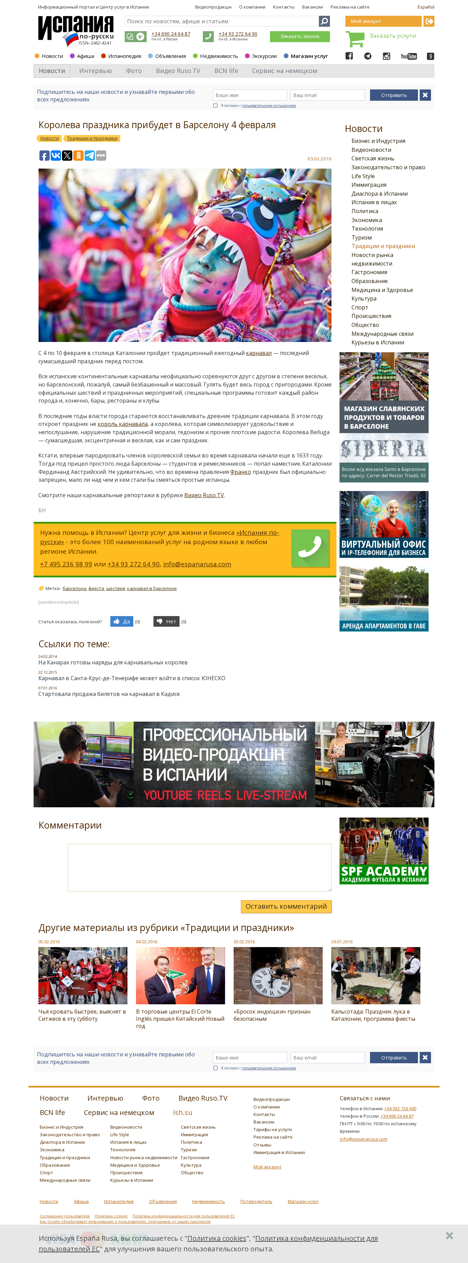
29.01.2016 (342, 942)
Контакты (284, 7)
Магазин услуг (309, 55)
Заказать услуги (393, 35)
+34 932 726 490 (400, 1108)
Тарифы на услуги (273, 1129)
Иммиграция (369, 184)
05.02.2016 (49, 942)
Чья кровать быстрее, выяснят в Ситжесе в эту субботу (82, 1015)
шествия (115, 588)
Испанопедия (124, 55)
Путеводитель (256, 1201)
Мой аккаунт (268, 1167)
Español (426, 7)
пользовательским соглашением (269, 105)
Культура (364, 298)
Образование (370, 281)
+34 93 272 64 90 (238, 33)
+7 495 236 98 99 (66, 564)
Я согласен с (258, 105)
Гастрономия (369, 272)
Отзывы (262, 1145)
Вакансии (312, 7)
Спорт (360, 307)
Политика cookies (111, 1216)
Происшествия (371, 316)
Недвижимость (219, 55)
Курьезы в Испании (378, 342)
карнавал (259, 353)
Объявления (170, 55)
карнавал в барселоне (152, 588)
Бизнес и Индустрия (378, 141)
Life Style (363, 176)
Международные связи (383, 334)
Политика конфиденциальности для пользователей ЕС (184, 1216)
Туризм (362, 237)
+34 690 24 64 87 (170, 33)
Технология (367, 228)
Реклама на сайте (350, 7)
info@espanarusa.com (197, 564)
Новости (52, 55)
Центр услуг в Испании (124, 7)
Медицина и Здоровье (382, 290)
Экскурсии (264, 55)
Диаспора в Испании (380, 193)
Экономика (367, 220)
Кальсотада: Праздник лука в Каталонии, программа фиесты (373, 1015)
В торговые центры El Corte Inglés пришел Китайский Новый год (180, 1019)
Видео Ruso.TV (204, 495)
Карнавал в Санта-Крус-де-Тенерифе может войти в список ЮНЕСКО (131, 678)
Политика (365, 211)
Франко (240, 472)
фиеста (96, 588)
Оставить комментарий (286, 906)
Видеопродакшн (213, 7)
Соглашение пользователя (65, 1216)
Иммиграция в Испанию (279, 1152)
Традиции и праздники (383, 246)
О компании (252, 7)
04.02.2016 (146, 942)
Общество (365, 325)
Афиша (85, 55)
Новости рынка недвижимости (143, 1157)
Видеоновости (371, 150)
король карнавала (123, 424)
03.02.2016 (244, 942)
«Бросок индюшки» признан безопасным (272, 1015)
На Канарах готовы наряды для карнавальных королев (113, 662)
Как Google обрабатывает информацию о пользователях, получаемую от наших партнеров (125, 1221)
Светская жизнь (373, 158)
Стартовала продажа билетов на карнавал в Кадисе (109, 694)
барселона (74, 588)
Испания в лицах (374, 202)
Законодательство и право (389, 167)
